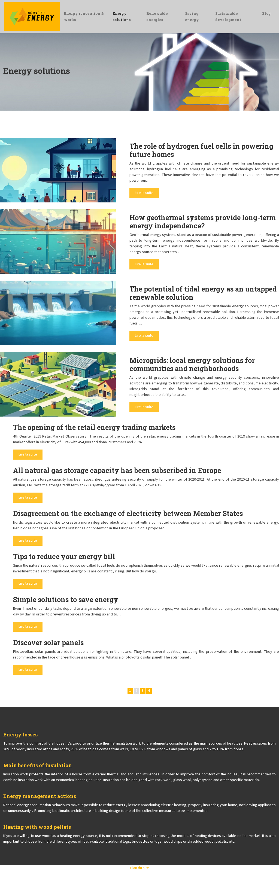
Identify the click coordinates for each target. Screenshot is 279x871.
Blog (266, 13)
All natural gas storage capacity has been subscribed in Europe (117, 470)
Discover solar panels (48, 642)
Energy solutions (122, 16)
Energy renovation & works (84, 16)
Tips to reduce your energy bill (64, 556)
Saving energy (192, 16)
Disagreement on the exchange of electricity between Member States (128, 513)
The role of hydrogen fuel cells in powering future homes (201, 150)
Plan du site (139, 868)
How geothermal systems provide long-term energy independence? (202, 221)
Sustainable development (228, 16)
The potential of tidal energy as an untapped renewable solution (203, 293)
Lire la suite (144, 193)
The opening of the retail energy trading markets (94, 427)
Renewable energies (157, 16)
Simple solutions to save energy (65, 599)
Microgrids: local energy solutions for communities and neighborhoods (192, 364)
